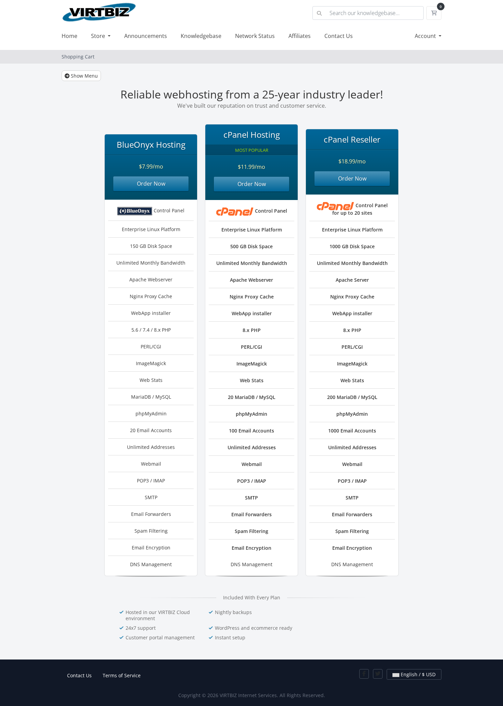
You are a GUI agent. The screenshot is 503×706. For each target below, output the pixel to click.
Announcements (145, 36)
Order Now (151, 183)
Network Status (255, 36)
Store (98, 36)
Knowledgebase (201, 36)
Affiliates (299, 36)
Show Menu (83, 75)
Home (69, 36)
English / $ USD (417, 674)
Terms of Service (122, 675)
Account (426, 36)
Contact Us (338, 36)
